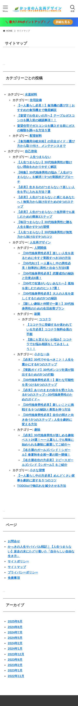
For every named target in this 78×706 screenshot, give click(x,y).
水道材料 (31, 94)
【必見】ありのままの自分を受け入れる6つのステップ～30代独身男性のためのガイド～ (47, 394)
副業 (37, 314)
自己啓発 (31, 151)
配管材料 (36, 135)
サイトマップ (17, 567)
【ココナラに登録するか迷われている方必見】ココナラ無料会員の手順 (49, 329)
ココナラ (45, 319)
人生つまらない (40, 157)
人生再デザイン (40, 242)
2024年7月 (15, 632)
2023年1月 (15, 670)
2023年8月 (15, 659)
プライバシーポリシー (23, 572)
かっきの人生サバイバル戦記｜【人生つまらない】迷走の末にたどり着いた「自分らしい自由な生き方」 (41, 551)
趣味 (37, 429)
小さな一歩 (41, 354)
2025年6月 (15, 621)
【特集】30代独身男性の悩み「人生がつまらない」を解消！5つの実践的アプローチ (45, 177)
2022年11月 (16, 676)
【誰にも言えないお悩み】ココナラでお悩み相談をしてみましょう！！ (49, 344)
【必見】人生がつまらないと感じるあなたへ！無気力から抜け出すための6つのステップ (46, 201)
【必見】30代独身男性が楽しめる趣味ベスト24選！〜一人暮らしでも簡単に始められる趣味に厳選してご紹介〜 (48, 439)
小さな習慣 (37, 470)
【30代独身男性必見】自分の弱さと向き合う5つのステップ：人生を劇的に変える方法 (48, 419)
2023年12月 (16, 654)
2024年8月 (15, 627)
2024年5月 (15, 637)
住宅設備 (36, 100)
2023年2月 (15, 665)
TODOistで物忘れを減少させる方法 (41, 485)
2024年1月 (15, 648)
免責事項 (14, 577)
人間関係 (40, 247)
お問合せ (14, 541)
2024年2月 (15, 643)
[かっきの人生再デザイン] (38, 8)
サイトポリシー (18, 561)
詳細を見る (63, 22)
